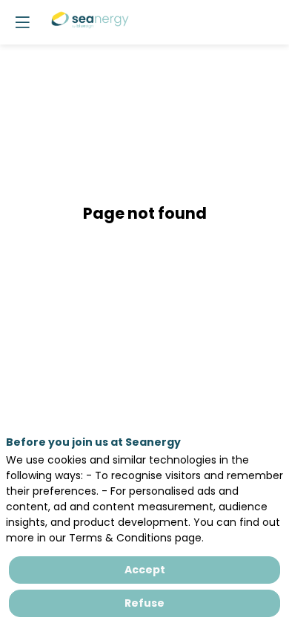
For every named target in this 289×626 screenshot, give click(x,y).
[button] (22, 22)
